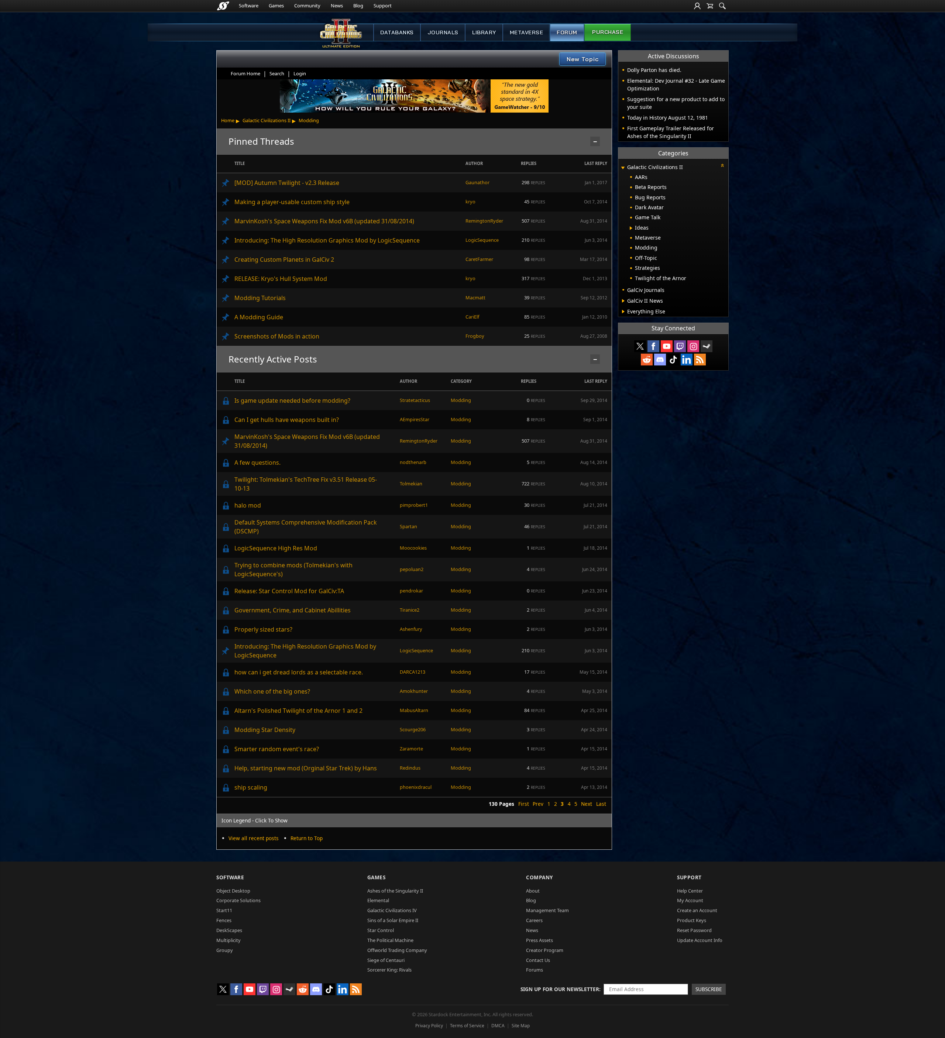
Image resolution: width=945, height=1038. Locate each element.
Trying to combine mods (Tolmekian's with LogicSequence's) (293, 569)
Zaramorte (411, 748)
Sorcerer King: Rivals (389, 969)
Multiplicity (228, 940)
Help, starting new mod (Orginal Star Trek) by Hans (305, 768)
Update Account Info (699, 940)
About (533, 890)
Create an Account (697, 910)
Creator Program (544, 950)
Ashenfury (411, 629)
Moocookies (413, 547)
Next (586, 803)
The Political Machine (390, 940)
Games (276, 5)
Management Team (547, 910)
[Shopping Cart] (709, 6)
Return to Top (307, 838)
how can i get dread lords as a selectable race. (298, 672)
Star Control (380, 930)
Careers (534, 920)
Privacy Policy (429, 1025)
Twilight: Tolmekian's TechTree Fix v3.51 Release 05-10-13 (305, 483)
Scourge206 (413, 729)
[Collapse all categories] (722, 165)
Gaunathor (477, 182)
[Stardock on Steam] (706, 346)
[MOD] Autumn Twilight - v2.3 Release (286, 183)
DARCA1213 (412, 671)
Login (299, 73)
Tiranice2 (409, 609)
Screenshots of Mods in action (276, 336)
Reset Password (694, 930)
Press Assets (539, 940)
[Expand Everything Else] (623, 311)
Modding (309, 120)
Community (307, 5)
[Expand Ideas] (631, 228)
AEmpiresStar (414, 419)
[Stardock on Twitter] (640, 346)
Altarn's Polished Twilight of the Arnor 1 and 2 (298, 711)
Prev (538, 803)
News (337, 5)
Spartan (408, 526)
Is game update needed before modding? (292, 400)
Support (383, 5)
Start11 (224, 910)
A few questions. (257, 462)
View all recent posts (253, 838)
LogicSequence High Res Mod (275, 548)
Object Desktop (233, 890)
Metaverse (526, 32)
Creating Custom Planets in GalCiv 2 (284, 259)
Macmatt (475, 297)
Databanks (397, 32)
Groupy (224, 950)
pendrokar (411, 590)
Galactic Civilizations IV (392, 910)
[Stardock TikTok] (673, 359)
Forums (534, 969)
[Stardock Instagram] (693, 346)
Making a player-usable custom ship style (292, 202)
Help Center (690, 890)
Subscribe (708, 989)
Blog (358, 5)
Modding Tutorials (260, 298)
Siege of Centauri (386, 960)
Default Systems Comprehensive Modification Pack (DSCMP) (305, 526)
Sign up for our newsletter (559, 989)
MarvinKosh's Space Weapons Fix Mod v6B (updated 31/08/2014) (324, 221)
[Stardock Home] (223, 5)
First (523, 803)
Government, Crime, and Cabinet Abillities (292, 610)
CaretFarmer (479, 259)
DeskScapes (229, 930)
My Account (690, 900)
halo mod (247, 505)
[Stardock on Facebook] (653, 346)
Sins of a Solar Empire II (392, 920)
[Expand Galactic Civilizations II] (623, 167)
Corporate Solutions (238, 900)
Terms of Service (467, 1025)
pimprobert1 (414, 505)
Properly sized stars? (263, 629)
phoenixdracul (416, 787)
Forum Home (245, 73)
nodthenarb (413, 462)
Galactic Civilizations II (267, 120)
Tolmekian (411, 483)
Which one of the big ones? (272, 691)
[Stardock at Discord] (660, 359)
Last (601, 803)
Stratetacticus (415, 400)
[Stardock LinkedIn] (686, 359)
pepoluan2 (411, 569)
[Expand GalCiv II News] (623, 301)
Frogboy (474, 336)
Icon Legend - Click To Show (254, 820)
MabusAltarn (414, 710)
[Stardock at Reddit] (646, 359)
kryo (470, 201)
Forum (567, 32)
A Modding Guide (258, 317)
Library (484, 32)
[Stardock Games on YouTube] (666, 346)
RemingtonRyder (484, 220)
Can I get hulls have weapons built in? (286, 420)
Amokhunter (414, 691)
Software (248, 5)
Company (539, 877)
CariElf (472, 316)
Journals (442, 32)
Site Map (521, 1025)
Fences (223, 920)
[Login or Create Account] (697, 6)
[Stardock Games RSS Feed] (700, 359)
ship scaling (250, 787)
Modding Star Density (264, 730)
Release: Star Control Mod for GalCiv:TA (289, 591)
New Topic (583, 59)
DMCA (498, 1025)
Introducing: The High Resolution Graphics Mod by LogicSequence (327, 240)
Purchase (607, 32)
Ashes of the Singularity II (395, 890)
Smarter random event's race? (276, 749)
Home (227, 120)
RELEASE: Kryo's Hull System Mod (280, 279)
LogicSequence (482, 240)
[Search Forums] (722, 6)
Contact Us (538, 960)
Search (276, 73)
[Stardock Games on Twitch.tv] (680, 346)
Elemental (378, 900)
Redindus (410, 767)
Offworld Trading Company (397, 950)
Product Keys (691, 920)
